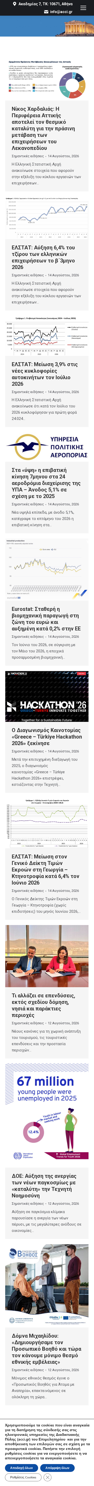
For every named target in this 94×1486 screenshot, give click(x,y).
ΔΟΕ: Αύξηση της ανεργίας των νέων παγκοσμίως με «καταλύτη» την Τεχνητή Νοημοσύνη (44, 1186)
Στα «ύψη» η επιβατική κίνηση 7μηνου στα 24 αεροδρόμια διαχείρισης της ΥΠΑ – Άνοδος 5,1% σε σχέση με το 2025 (46, 483)
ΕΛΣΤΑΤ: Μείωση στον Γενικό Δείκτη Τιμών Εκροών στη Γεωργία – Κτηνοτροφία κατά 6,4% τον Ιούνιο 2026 (45, 869)
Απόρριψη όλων (57, 1468)
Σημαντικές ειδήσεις (28, 156)
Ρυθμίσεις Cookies (23, 1477)
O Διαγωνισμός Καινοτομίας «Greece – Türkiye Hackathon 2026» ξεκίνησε (47, 736)
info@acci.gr (61, 12)
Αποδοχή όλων (21, 1468)
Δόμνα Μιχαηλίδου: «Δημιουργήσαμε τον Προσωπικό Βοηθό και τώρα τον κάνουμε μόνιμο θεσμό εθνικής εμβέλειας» (46, 1349)
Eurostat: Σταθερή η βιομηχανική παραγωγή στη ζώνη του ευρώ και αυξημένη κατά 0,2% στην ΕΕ (46, 619)
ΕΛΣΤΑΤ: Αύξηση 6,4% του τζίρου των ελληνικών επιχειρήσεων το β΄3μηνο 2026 (43, 257)
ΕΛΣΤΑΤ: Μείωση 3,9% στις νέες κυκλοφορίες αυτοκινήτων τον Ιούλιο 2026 (45, 374)
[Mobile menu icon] (83, 7)
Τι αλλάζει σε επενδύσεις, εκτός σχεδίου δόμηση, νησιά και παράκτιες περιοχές (43, 1005)
